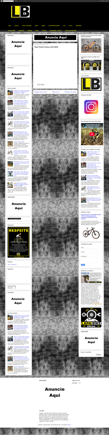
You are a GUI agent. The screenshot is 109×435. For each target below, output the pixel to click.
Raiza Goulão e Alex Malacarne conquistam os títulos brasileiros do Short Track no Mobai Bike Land (21, 173)
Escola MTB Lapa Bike (54, 25)
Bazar (37, 30)
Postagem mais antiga (70, 92)
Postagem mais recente (40, 92)
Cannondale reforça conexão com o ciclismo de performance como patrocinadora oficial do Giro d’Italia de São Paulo (21, 102)
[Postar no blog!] (39, 84)
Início (9, 25)
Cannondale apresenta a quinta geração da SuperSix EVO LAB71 (21, 122)
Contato (17, 25)
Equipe (43, 25)
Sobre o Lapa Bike (26, 25)
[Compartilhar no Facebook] (42, 84)
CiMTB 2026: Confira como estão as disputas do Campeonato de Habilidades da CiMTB (21, 92)
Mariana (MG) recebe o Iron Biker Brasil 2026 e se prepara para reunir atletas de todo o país (21, 133)
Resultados (78, 25)
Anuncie (44, 30)
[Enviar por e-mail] (38, 84)
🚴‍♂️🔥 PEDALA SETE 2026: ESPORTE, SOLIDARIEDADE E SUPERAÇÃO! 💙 (21, 184)
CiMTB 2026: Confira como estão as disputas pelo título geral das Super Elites (21, 163)
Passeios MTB (11, 30)
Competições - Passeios (55, 30)
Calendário (21, 30)
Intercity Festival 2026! (19, 141)
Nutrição (30, 30)
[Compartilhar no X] (40, 84)
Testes (36, 25)
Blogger (69, 424)
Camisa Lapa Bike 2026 (70, 30)
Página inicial (55, 92)
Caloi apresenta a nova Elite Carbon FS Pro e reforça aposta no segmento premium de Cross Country (21, 152)
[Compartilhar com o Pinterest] (43, 84)
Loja (64, 25)
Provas (70, 25)
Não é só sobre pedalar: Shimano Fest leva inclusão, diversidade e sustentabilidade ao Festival (22, 113)
